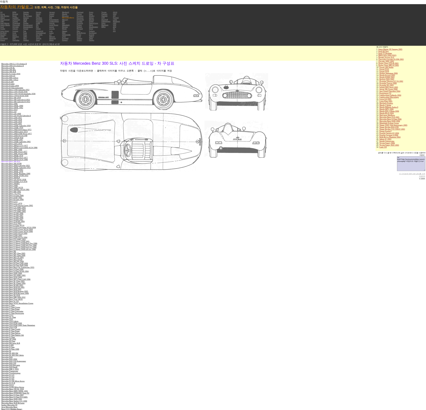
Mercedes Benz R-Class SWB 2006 (14, 265)
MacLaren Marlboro (387, 115)
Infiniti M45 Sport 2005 (388, 87)
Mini (63, 23)
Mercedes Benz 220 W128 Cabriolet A (16, 116)
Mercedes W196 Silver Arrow (12, 387)
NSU (64, 33)
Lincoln (52, 29)
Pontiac (80, 21)
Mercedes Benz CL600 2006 (12, 217)
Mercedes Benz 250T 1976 (11, 144)
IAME (38, 23)
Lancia (51, 23)
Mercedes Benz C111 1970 (11, 203)
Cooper (15, 31)
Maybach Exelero (386, 103)
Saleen (79, 38)
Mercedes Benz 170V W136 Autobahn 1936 (18, 94)
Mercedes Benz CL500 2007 (12, 215)
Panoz (79, 14)
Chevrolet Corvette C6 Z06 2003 (391, 59)
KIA (50, 18)
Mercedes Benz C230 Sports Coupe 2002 (17, 205)
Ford (25, 33)
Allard (2, 18)
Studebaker (93, 27)
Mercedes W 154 (7, 377)
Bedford (3, 33)
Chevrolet (16, 25)
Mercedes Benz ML (8, 251)
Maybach (65, 12)
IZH (114, 16)
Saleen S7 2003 (385, 139)
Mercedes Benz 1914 (9, 110)
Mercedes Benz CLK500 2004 (13, 221)
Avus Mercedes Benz (9, 407)
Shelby (91, 16)
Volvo (103, 23)
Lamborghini (54, 21)
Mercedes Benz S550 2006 (11, 277)
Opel (64, 36)
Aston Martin (5, 25)
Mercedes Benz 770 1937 (11, 193)
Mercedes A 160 (7, 82)
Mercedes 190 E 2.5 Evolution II (14, 64)
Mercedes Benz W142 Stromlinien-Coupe (17, 303)
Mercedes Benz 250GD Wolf (12, 138)
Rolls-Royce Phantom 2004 (390, 137)
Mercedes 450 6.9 (8, 76)
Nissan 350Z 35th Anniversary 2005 (393, 125)
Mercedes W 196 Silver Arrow (13, 381)
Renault (80, 29)
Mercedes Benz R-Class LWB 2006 (14, 263)
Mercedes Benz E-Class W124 (12, 225)
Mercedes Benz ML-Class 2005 (13, 253)
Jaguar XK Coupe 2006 (388, 89)
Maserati (52, 38)
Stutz (91, 29)
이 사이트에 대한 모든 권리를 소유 (412, 174)
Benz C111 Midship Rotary (11, 409)
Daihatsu (15, 40)
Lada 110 (383, 147)
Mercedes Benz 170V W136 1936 (14, 92)
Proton (79, 25)
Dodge (25, 23)
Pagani (65, 40)
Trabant (104, 14)
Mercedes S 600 (7, 345)
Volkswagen (105, 21)
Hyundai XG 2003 (386, 85)
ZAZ (114, 27)
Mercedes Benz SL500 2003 (12, 285)
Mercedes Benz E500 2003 (11, 235)
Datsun (26, 14)
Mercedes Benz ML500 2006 (12, 261)
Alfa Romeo (4, 16)
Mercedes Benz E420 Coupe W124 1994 (17, 229)
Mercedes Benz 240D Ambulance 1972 (16, 130)
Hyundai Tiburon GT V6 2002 (391, 81)
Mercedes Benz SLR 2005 (11, 289)
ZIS (114, 31)
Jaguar (38, 38)
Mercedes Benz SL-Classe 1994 (13, 283)
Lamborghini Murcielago (389, 97)
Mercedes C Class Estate (10, 309)
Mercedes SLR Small (9, 367)
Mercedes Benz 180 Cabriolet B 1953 (15, 102)
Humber (39, 18)
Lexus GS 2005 (385, 99)
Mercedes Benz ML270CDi (11, 259)
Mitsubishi (66, 25)
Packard (65, 38)
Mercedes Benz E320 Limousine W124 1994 (18, 227)
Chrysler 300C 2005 (386, 61)
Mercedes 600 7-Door (9, 80)
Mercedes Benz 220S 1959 (11, 122)
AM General (4, 19)
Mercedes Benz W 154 (10, 301)
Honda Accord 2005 (387, 75)
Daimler (26, 12)
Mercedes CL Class (8, 317)
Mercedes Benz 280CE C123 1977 (14, 146)
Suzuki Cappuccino (386, 141)
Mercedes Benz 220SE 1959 (12, 128)
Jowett (51, 14)
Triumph (104, 16)
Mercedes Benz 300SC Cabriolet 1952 (16, 167)
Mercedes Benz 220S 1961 (11, 124)
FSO (25, 35)
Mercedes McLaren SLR (10, 343)
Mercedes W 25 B (8, 383)
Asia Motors (4, 23)
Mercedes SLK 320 (8, 363)
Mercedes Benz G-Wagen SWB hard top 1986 (18, 247)
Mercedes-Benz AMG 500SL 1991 (14, 391)
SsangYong (93, 23)
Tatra (91, 38)
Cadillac (15, 18)
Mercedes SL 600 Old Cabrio (12, 355)
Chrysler (15, 27)
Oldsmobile (66, 35)
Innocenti (39, 31)
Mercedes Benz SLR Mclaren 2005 (14, 291)
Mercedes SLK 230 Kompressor (13, 361)
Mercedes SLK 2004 (9, 359)
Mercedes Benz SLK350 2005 (12, 287)
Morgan (65, 27)
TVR (103, 18)
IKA (37, 27)
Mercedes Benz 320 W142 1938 (13, 179)
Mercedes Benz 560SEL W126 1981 (15, 189)
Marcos (52, 36)
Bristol (2, 40)
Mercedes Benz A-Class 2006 (12, 195)
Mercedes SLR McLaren (10, 365)
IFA (37, 25)
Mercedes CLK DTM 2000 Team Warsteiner (18, 325)
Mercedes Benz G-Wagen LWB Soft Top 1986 (19, 245)
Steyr (91, 25)
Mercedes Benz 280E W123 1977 (14, 152)
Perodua (80, 16)
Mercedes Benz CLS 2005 (389, 117)
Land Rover (53, 25)
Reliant (79, 27)
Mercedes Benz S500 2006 (389, 121)
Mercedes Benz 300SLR (10, 177)
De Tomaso (27, 16)
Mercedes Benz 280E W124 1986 (14, 154)
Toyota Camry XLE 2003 (389, 145)
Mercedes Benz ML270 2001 (12, 257)
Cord (14, 33)
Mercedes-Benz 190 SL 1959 (12, 389)
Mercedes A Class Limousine (12, 88)
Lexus (51, 27)
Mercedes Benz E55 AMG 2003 (13, 239)
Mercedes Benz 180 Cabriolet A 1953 (15, 100)
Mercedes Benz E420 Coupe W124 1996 (17, 231)
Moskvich (116, 21)
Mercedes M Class (8, 341)
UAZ (114, 23)
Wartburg (104, 25)
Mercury (65, 19)
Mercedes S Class (7, 347)
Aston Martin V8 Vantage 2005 (390, 49)
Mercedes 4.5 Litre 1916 (10, 74)
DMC (25, 21)
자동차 (422, 176)
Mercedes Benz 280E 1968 (11, 150)
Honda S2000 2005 (387, 77)
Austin (2, 29)
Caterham (16, 19)
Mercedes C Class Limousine (12, 311)
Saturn (79, 40)
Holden (26, 40)
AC (1, 12)
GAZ (114, 14)
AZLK (115, 12)
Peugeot (80, 18)
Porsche (80, 23)
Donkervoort (28, 25)
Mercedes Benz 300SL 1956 (12, 171)
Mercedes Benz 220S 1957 (11, 118)
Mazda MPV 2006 (386, 109)
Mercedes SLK (7, 357)
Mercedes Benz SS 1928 (10, 295)
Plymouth (80, 19)
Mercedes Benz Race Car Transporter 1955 (17, 267)
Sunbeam (93, 33)
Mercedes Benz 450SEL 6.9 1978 (14, 181)
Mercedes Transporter (9, 371)
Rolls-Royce (81, 33)
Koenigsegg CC (385, 93)
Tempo (91, 40)
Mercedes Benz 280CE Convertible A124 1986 (19, 148)
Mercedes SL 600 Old (9, 353)
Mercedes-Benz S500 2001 (11, 399)
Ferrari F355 (384, 69)
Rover (79, 35)
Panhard (80, 12)
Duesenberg (28, 27)
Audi (2, 27)
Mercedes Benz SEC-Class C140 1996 (15, 279)
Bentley (3, 35)
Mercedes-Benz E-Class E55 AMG (14, 397)
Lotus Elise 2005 (385, 101)
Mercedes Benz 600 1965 (11, 191)
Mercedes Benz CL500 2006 (12, 213)
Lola (51, 31)
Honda (38, 12)
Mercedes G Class (8, 337)
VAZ (114, 25)
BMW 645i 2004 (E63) (387, 55)
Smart (91, 21)
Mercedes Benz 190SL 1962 (12, 108)
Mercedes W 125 (7, 375)
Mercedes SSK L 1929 (10, 369)
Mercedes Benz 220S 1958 (11, 120)
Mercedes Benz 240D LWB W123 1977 (16, 134)
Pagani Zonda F (385, 131)
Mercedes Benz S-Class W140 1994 (15, 271)
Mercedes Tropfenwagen (10, 373)
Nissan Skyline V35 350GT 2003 (392, 129)
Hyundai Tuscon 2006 (388, 83)
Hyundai (39, 21)
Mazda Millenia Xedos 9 (388, 107)
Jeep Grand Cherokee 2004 (389, 91)
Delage (26, 18)
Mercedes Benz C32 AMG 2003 (13, 209)
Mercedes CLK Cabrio (9, 321)
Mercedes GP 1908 (8, 339)
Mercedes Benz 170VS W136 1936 (14, 96)
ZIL (114, 29)
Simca (91, 18)
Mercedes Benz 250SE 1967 (12, 140)
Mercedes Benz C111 (9, 201)
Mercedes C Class (8, 305)
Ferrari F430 (384, 71)
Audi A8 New (383, 51)
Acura (2, 14)
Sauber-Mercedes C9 (9, 405)
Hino (25, 38)
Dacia (14, 35)
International (41, 33)
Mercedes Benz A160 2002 (11, 197)
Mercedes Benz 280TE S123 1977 (14, 158)
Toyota (103, 12)
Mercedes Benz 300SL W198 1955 (14, 175)
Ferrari (25, 29)
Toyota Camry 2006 (387, 143)
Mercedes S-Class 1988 (10, 349)
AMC (2, 21)
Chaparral (16, 23)
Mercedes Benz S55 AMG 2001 (13, 275)
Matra (51, 40)
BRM (14, 12)
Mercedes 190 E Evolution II (12, 66)
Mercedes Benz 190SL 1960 (12, 106)
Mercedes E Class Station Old (12, 335)
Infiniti (38, 29)
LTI (50, 35)
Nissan (64, 31)
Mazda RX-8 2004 (386, 113)
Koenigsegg (54, 19)
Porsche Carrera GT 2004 (389, 133)
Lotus (51, 33)
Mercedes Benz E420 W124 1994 (14, 233)
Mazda (64, 14)
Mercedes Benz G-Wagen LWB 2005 (15, 241)
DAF (14, 38)
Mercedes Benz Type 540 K (12, 299)
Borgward (4, 38)
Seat (91, 14)
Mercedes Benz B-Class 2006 (12, 199)
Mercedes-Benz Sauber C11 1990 (14, 401)
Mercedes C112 (7, 315)
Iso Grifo (39, 35)
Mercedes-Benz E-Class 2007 (12, 395)
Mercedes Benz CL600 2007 (12, 219)
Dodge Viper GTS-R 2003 (388, 63)
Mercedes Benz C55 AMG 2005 (13, 211)
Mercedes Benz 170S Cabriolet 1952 (15, 90)
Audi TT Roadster (385, 53)
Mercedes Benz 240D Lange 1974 (14, 132)
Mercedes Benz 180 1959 (11, 98)
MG (63, 21)
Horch (38, 14)
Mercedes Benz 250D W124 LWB (14, 136)
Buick (14, 16)
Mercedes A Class (7, 84)
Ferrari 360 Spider (386, 67)
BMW (2, 36)
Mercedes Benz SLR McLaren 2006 (15, 293)
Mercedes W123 (7, 385)
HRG (38, 16)
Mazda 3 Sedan (385, 105)
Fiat (24, 31)
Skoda (91, 19)
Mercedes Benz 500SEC (10, 183)
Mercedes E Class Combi (10, 329)
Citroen (15, 29)
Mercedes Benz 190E (9, 104)
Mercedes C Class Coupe (10, 307)
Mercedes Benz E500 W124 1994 (14, 237)
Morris (64, 29)
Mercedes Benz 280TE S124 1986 (14, 160)
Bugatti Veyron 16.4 (386, 57)
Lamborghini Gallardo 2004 (390, 95)
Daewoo (15, 36)
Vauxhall (104, 19)
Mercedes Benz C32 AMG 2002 (13, 207)
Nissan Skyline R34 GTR (389, 127)
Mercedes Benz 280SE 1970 (12, 156)
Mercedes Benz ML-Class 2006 (13, 255)
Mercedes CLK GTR (9, 327)
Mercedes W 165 (7, 379)
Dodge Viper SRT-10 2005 (388, 65)
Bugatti (15, 14)
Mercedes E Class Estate (10, 331)
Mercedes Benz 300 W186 (11, 163)
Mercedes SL (6, 351)
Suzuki (91, 35)
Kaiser (51, 16)
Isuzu (38, 36)
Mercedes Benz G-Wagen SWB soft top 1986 (18, 249)
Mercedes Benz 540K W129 (12, 187)
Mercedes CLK (7, 319)
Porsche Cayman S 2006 (388, 135)
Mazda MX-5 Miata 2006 (389, 111)
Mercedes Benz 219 (8, 112)
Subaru (92, 31)
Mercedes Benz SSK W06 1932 (13, 297)
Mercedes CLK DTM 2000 (11, 323)
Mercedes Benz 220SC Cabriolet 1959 (16, 126)
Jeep (38, 40)
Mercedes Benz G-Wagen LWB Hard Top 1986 (19, 243)
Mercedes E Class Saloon (10, 333)
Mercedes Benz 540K (9, 185)
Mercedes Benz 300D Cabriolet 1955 (15, 165)
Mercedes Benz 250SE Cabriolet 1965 (16, 142)
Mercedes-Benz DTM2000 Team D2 (15, 393)
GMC (25, 36)
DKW (25, 19)
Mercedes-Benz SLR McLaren (12, 403)
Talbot (91, 36)
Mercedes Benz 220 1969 (11, 114)
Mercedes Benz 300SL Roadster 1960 (15, 173)
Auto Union (4, 31)
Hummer (39, 19)
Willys (103, 27)
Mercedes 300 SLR (8, 72)
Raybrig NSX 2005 (386, 79)
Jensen (52, 12)
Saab (79, 36)
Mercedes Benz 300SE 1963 (12, 169)
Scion (91, 12)
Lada (115, 19)
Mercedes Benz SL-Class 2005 (13, 281)
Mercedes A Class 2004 (10, 86)
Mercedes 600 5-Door (9, 78)
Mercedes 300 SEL (8, 70)
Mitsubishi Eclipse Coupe (389, 123)
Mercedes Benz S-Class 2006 (390, 119)
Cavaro (15, 21)
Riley (78, 31)
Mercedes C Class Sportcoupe (12, 313)
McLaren (65, 16)
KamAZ (116, 18)
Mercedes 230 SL (8, 68)
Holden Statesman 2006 (388, 73)
